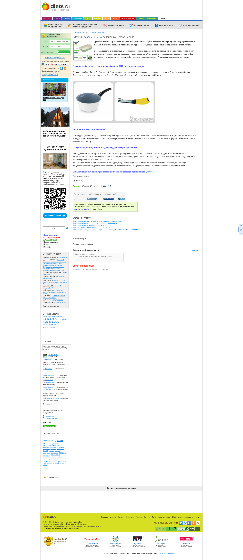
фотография (57, 463)
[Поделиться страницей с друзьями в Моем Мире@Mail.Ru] (108, 199)
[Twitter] (181, 523)
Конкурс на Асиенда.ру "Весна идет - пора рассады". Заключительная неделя (105, 229)
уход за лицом (49, 461)
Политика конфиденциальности (186, 517)
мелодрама (46, 453)
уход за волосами (56, 459)
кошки (45, 451)
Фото (106, 18)
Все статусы (47, 404)
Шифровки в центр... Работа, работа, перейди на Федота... (54, 291)
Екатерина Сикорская (52, 398)
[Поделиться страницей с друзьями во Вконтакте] (92, 200)
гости (52, 440)
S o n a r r (48, 318)
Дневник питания (116, 25)
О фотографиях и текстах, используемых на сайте (61, 528)
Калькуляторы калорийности (55, 25)
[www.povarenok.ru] (115, 542)
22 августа (63, 257)
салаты (53, 457)
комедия (60, 447)
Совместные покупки (147, 18)
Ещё (162, 18)
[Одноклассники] (194, 523)
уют (44, 463)
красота (51, 451)
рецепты (46, 457)
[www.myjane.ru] (138, 542)
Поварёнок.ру (115, 544)
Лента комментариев (51, 306)
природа (62, 453)
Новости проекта (50, 242)
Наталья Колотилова (49, 324)
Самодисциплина (191, 25)
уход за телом (61, 461)
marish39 (59, 316)
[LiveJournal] (185, 523)
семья (59, 457)
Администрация (50, 240)
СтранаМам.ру (92, 544)
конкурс (79, 176)
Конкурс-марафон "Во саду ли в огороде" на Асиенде (95, 223)
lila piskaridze (53, 355)
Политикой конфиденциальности (52, 74)
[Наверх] (240, 225)
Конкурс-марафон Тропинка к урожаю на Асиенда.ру (95, 225)
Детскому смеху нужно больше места (55, 148)
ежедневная (50, 416)
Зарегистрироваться (83, 266)
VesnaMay (48, 369)
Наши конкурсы (50, 235)
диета (59, 440)
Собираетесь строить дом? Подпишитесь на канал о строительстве (54, 133)
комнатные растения (49, 449)
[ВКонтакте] (189, 523)
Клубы (147, 517)
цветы (64, 463)
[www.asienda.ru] (161, 542)
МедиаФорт (78, 522)
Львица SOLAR (51, 321)
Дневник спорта (141, 25)
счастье (45, 459)
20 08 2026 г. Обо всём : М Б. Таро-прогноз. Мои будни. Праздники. (55, 282)
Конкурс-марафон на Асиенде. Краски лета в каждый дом (97, 221)
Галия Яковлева (67, 524)
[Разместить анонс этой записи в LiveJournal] (121, 199)
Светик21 (48, 359)
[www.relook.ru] (186, 542)
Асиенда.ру (161, 544)
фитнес (49, 463)
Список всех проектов (166, 553)
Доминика (64, 319)
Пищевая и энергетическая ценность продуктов (84, 25)
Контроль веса (166, 25)
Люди (88, 18)
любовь (57, 451)
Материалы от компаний (96, 32)
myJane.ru (137, 544)
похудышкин (49, 387)
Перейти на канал (53, 216)
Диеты (57, 18)
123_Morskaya (50, 382)
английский (46, 440)
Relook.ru (186, 544)
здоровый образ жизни (52, 445)
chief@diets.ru (80, 524)
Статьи (67, 18)
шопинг (45, 465)
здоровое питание (50, 443)
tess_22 (47, 362)
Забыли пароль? (47, 52)
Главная (46, 18)
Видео (115, 18)
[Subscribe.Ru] (198, 523)
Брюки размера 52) (60, 302)
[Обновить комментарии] (240, 229)
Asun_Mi (48, 389)
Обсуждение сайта (51, 237)
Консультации (128, 18)
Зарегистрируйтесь (83, 209)
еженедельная (51, 418)
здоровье (46, 447)
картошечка (49, 380)
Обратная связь (53, 477)
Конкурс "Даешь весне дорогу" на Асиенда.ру (91, 227)
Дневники (78, 18)
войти (78, 269)
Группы (97, 18)
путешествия (54, 455)
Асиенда (86, 176)
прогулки (45, 455)
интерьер (53, 447)
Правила (47, 244)
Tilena (57, 319)
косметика (60, 449)
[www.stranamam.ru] (92, 542)
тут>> (151, 172)
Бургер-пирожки (58, 300)
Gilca (53, 316)
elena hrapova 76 (50, 375)
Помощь (47, 246)
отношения (54, 453)
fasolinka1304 (47, 316)
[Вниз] (240, 233)
